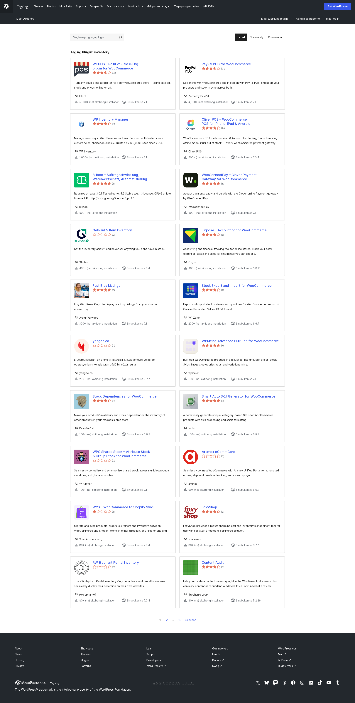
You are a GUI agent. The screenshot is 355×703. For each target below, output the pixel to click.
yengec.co (101, 341)
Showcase (87, 648)
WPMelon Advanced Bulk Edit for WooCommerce (240, 341)
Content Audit (213, 562)
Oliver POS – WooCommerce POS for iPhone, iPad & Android (226, 121)
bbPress (284, 660)
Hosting (19, 660)
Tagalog (55, 683)
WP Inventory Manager (110, 119)
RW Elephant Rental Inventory (116, 562)
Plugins (85, 660)
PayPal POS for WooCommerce (226, 64)
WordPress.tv (156, 665)
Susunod (190, 619)
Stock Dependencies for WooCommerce (125, 396)
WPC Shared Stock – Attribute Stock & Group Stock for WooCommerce (121, 454)
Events (216, 654)
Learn (149, 648)
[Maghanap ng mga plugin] (120, 37)
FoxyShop (209, 507)
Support (151, 654)
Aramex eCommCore (218, 452)
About (18, 648)
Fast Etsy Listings (106, 285)
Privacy (19, 665)
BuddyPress (287, 665)
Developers (153, 660)
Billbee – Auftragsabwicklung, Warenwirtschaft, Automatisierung (120, 177)
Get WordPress (337, 6)
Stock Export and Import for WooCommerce (237, 285)
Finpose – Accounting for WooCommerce (234, 230)
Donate (218, 660)
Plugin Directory (24, 18)
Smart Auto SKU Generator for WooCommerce (238, 396)
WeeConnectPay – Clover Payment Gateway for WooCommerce (229, 177)
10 (180, 620)
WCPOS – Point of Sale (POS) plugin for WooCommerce (115, 66)
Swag (217, 665)
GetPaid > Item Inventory (112, 230)
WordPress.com (289, 648)
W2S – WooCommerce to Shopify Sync (123, 507)
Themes (86, 654)
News (18, 654)
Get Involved (220, 648)
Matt (282, 654)
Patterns (86, 665)
